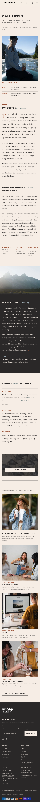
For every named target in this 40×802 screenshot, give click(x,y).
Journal (23, 760)
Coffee (4, 748)
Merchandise (6, 751)
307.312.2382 (6, 770)
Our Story (24, 757)
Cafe (18, 729)
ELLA (14, 314)
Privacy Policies (7, 794)
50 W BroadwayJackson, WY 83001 (8, 774)
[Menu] (36, 3)
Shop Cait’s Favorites (20, 470)
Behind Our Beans (10, 12)
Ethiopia (30, 397)
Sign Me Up (30, 733)
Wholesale (24, 754)
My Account (6, 757)
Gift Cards (5, 754)
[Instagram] (3, 739)
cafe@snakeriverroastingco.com (10, 779)
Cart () (25, 3)
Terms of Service (18, 794)
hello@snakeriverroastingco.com (29, 776)
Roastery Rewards (27, 762)
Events (23, 751)
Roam (18, 337)
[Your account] (32, 3)
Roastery (27, 729)
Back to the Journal (15, 693)
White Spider (26, 401)
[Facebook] (6, 739)
